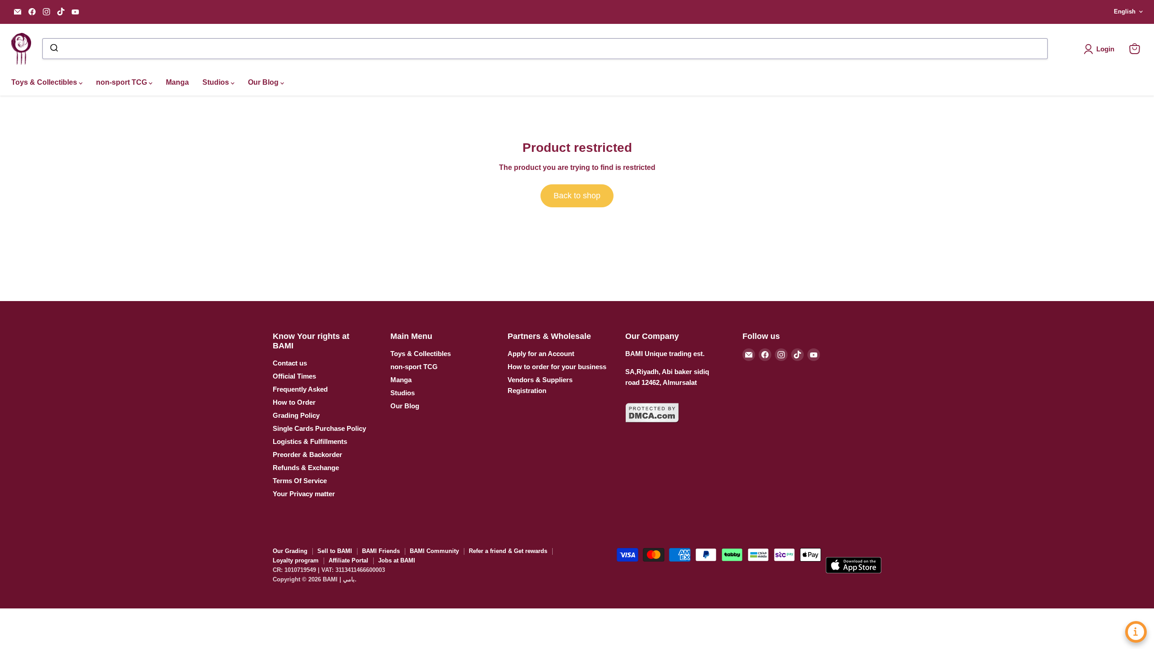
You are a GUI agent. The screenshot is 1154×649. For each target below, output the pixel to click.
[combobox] (545, 48)
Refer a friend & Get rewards (508, 551)
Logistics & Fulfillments (310, 441)
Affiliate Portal (348, 560)
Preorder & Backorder (307, 454)
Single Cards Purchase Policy (319, 428)
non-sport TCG (122, 82)
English (1125, 11)
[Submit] (53, 49)
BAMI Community (434, 551)
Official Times (294, 376)
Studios (216, 82)
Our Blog (264, 82)
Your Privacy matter (304, 494)
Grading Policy (296, 415)
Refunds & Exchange (306, 467)
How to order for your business (557, 366)
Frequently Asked (300, 389)
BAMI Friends (381, 551)
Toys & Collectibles (45, 82)
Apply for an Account (541, 353)
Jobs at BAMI (396, 560)
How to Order (294, 402)
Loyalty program (296, 560)
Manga (177, 82)
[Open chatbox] (1136, 632)
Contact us (290, 363)
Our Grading (290, 551)
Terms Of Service (300, 480)
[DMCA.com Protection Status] (652, 428)
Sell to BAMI (334, 551)
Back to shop (577, 195)
